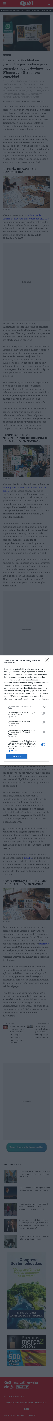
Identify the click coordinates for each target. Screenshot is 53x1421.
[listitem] (26, 707)
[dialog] (26, 710)
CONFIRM (16, 756)
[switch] (43, 713)
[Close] (48, 660)
